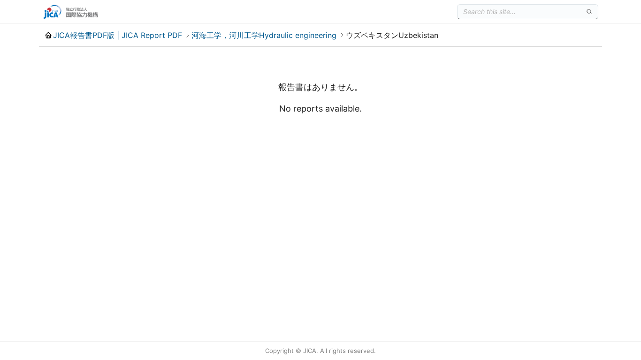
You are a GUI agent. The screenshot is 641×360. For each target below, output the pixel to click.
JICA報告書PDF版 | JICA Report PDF (117, 35)
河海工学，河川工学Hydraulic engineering (263, 35)
